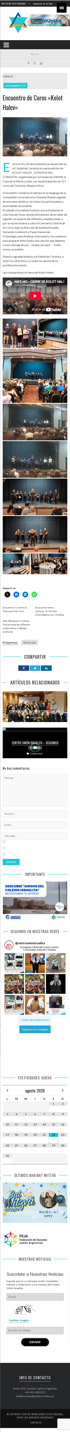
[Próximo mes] (62, 1090)
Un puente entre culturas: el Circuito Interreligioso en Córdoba (49, 611)
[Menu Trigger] (62, 8)
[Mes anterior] (7, 1090)
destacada (29, 642)
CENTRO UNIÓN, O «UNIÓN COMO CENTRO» (35, 711)
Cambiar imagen (19, 1320)
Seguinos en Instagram (35, 1029)
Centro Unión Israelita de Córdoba (42, 1414)
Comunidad (36, 717)
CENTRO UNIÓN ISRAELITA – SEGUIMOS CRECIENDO (35, 745)
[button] (14, 963)
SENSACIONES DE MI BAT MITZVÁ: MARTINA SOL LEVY (35, 1214)
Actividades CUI (15, 85)
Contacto (36, 1422)
